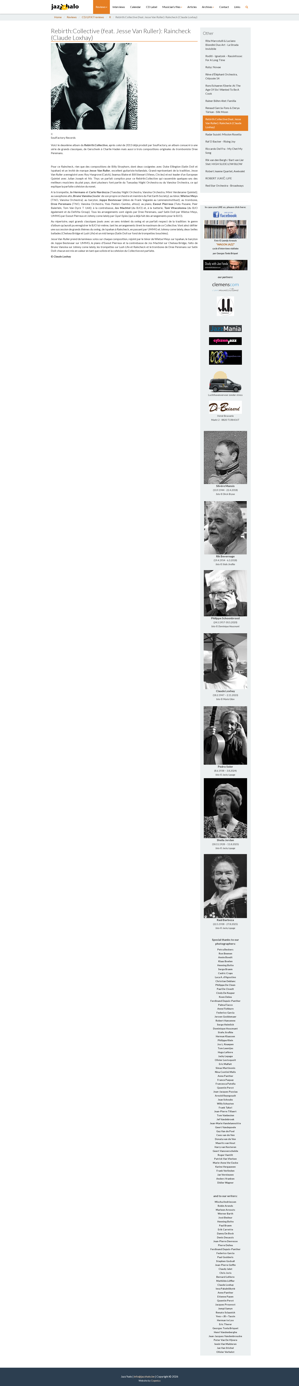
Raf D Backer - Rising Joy (220, 141)
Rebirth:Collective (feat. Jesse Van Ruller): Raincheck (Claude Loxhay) (223, 123)
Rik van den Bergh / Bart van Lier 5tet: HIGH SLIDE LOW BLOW (224, 161)
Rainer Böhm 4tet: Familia (220, 100)
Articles (192, 6)
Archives (207, 6)
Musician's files (171, 6)
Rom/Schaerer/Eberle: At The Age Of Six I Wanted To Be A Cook (223, 89)
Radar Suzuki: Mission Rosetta (223, 134)
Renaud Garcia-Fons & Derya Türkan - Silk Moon (222, 109)
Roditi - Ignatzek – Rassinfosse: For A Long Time (223, 58)
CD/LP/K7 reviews (93, 17)
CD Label (151, 6)
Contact (224, 6)
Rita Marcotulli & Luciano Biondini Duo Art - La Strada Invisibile (221, 44)
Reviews (101, 6)
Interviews (118, 6)
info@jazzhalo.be (144, 1376)
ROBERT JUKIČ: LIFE (218, 178)
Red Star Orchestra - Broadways (224, 185)
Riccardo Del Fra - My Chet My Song (223, 150)
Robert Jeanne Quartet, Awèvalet (225, 171)
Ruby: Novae (213, 67)
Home (58, 17)
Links (237, 6)
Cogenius (156, 1380)
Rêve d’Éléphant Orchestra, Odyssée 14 (221, 76)
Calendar (135, 6)
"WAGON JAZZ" (225, 244)
